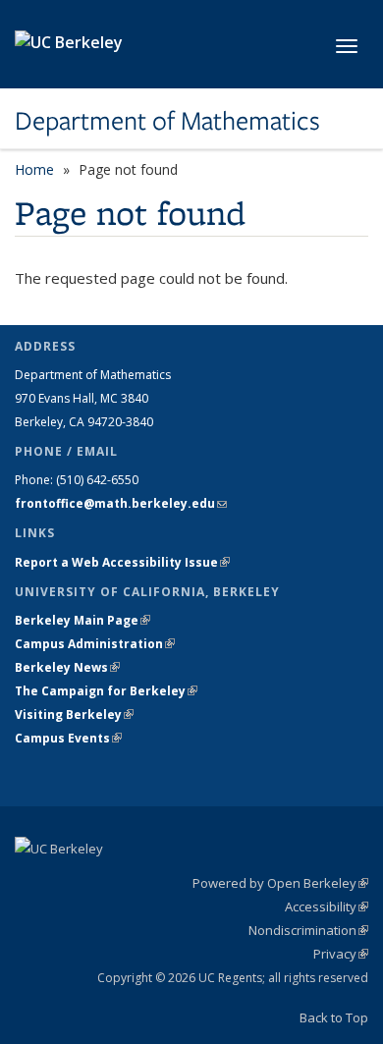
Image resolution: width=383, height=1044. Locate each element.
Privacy (340, 953)
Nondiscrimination (308, 930)
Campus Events (68, 738)
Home (34, 169)
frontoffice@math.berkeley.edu (121, 503)
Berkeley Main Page (82, 620)
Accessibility (326, 906)
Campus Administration (95, 643)
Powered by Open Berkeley (280, 883)
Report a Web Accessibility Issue (122, 562)
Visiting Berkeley (74, 714)
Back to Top (334, 1017)
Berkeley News (67, 667)
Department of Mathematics (167, 120)
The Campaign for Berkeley (106, 691)
